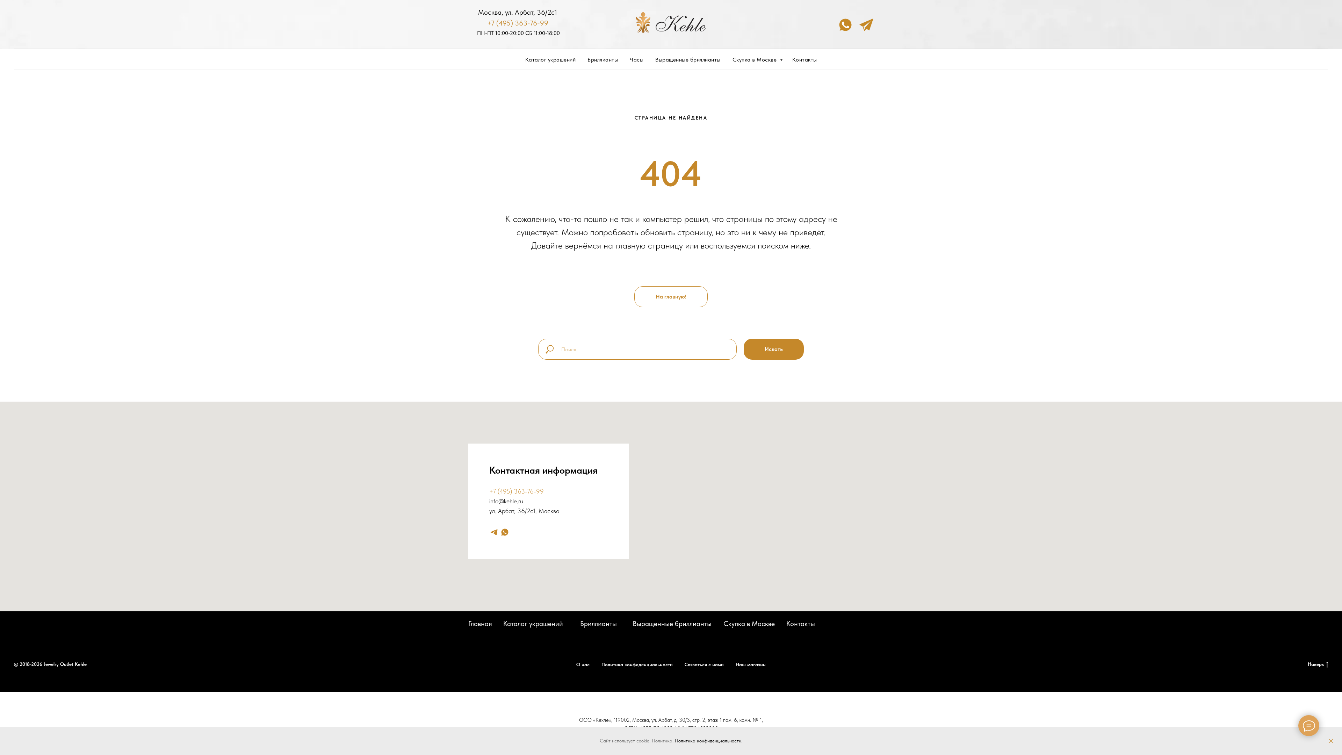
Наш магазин (751, 664)
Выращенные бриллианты (688, 59)
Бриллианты (602, 59)
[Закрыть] (1331, 741)
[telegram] (494, 532)
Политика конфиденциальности (708, 740)
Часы (636, 59)
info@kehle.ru (506, 501)
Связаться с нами (704, 664)
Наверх (1316, 664)
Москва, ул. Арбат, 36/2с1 (517, 12)
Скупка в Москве (755, 59)
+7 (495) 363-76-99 (517, 23)
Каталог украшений (550, 59)
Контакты (804, 59)
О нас (583, 664)
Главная (480, 623)
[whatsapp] (504, 532)
